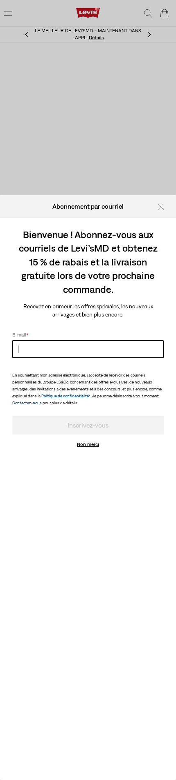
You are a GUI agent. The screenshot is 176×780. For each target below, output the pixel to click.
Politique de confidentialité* (65, 396)
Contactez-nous (27, 403)
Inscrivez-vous (88, 425)
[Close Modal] (163, 206)
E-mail (20, 335)
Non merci (88, 444)
